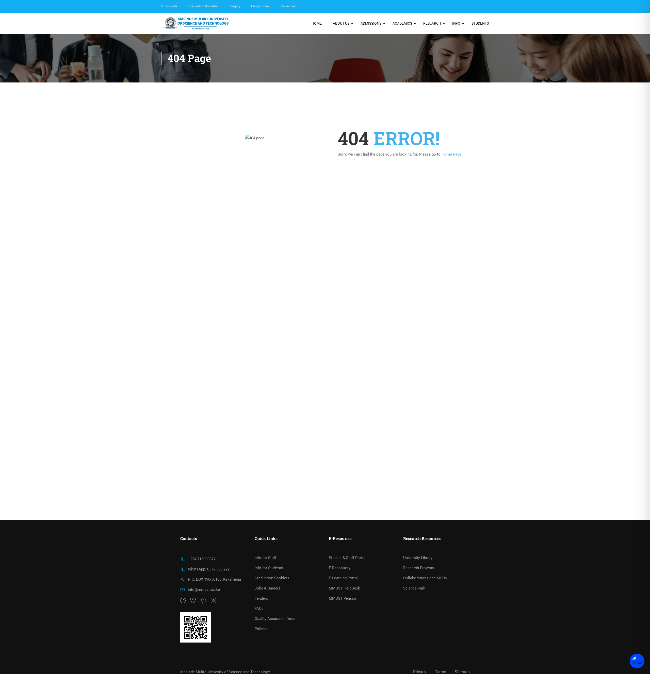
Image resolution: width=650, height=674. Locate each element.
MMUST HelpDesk (344, 588)
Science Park (414, 588)
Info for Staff (265, 557)
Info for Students (269, 568)
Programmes (260, 6)
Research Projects (418, 568)
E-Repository (339, 568)
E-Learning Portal (343, 578)
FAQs (259, 608)
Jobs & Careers (268, 588)
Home (317, 23)
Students (480, 23)
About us (341, 23)
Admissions (371, 23)
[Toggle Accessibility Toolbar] (637, 661)
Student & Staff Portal (347, 557)
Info (456, 23)
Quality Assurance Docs (275, 618)
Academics (402, 23)
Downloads (169, 6)
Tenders (261, 598)
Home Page (451, 154)
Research (432, 23)
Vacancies (288, 6)
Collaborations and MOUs (425, 578)
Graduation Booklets (203, 6)
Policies (261, 629)
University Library (417, 557)
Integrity (234, 6)
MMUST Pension (343, 598)
